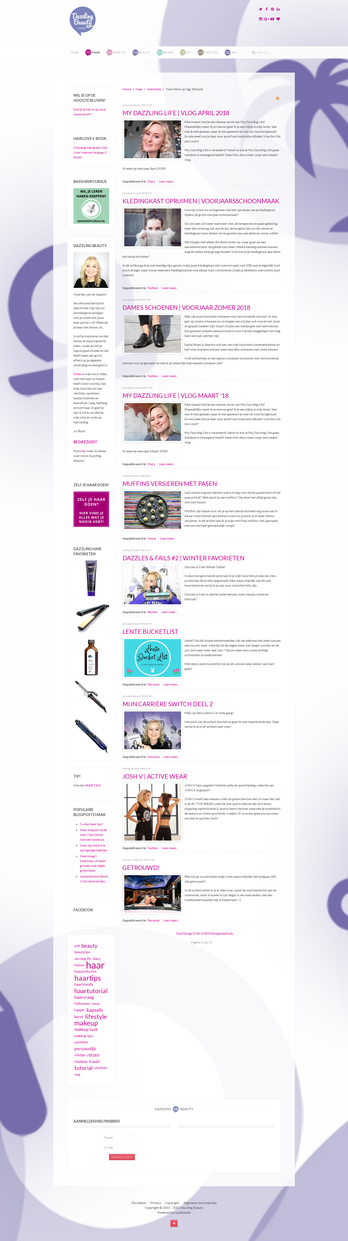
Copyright (172, 1203)
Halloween (82, 1004)
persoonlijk (85, 1048)
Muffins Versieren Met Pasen (169, 483)
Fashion (152, 288)
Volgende (218, 933)
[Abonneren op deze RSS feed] (277, 98)
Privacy (155, 1203)
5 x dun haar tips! (91, 824)
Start (179, 933)
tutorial (83, 1068)
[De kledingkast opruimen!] (152, 227)
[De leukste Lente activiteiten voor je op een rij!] (152, 657)
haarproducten (85, 971)
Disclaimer (138, 1203)
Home (74, 52)
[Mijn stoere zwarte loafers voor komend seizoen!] (152, 333)
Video (78, 374)
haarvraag (84, 997)
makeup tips (83, 1036)
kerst (78, 1016)
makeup (86, 1023)
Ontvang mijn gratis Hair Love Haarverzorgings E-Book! (91, 152)
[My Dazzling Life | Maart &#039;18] (152, 421)
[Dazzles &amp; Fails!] (152, 584)
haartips (87, 978)
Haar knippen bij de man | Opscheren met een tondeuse (93, 834)
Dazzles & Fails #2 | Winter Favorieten (183, 557)
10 (210, 933)
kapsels (95, 1010)
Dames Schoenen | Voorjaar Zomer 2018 (186, 307)
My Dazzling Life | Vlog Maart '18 (175, 395)
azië (77, 945)
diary (96, 958)
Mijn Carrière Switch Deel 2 (167, 703)
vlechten (100, 1068)
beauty (89, 945)
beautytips (82, 952)
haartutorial (91, 990)
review (80, 1061)
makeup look (86, 1029)
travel (94, 1061)
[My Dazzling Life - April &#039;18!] (152, 139)
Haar (139, 89)
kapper (79, 1010)
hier (83, 451)
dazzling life (82, 958)
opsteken (81, 1042)
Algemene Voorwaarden (200, 1203)
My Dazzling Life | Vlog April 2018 (175, 112)
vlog (77, 1074)
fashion (79, 965)
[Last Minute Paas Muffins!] (152, 509)
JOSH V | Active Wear (154, 776)
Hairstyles (154, 89)
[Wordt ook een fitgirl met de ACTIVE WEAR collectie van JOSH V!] (152, 812)
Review (152, 612)
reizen (93, 1055)
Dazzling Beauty (191, 1207)
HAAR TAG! (92, 785)
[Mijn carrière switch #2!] (152, 730)
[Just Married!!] (152, 893)
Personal (153, 684)
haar (95, 965)
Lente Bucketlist (150, 631)
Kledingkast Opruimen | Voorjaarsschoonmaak (200, 200)
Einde (229, 933)
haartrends (83, 984)
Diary (151, 181)
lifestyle (96, 1016)
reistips (80, 1055)
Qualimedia (183, 1212)
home (95, 1003)
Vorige (187, 933)
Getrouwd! (141, 867)
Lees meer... (167, 181)
